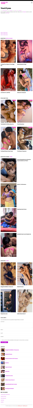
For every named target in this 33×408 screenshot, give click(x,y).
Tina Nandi (19, 10)
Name (2, 329)
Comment (3, 321)
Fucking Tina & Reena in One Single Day (7, 65)
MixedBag (30, 127)
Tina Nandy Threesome (21, 151)
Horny (15, 10)
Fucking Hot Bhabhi (9, 388)
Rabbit (11, 10)
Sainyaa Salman (4, 10)
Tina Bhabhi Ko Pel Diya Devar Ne (7, 124)
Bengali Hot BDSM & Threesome (7, 286)
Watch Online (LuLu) (4, 32)
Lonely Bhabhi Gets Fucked (11, 384)
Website (2, 336)
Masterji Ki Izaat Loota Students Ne (24, 234)
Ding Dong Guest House (21, 209)
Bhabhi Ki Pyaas (20, 286)
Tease (18, 122)
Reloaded (24, 11)
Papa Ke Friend (8, 367)
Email (2, 333)
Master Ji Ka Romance (21, 184)
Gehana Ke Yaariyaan (21, 92)
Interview (7, 371)
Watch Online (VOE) (4, 33)
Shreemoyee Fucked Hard (5, 394)
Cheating (2, 122)
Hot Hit (14, 100)
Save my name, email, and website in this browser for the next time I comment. (15, 340)
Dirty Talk (6, 122)
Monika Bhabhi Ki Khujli (21, 64)
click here (7, 12)
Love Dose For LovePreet (5, 92)
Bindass (30, 100)
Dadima (7, 362)
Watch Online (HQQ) (4, 34)
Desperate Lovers (4, 313)
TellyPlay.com (25, 405)
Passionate (3, 149)
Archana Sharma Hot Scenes (11, 358)
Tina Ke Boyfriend (20, 124)
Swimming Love (3, 398)
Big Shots (13, 127)
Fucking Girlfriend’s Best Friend (7, 151)
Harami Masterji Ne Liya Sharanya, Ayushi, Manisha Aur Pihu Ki (24, 160)
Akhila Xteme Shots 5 (21, 313)
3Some (19, 149)
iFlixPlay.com (20, 405)
